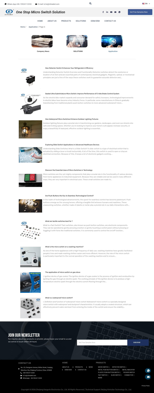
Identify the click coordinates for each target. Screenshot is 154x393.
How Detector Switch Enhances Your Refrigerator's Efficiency (69, 68)
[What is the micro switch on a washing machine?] (30, 255)
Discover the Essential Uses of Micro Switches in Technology (69, 170)
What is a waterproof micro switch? (59, 298)
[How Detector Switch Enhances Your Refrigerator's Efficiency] (30, 77)
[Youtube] (110, 12)
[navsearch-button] (89, 4)
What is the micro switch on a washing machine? (64, 247)
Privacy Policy (146, 386)
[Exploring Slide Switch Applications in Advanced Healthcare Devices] (30, 153)
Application (33, 27)
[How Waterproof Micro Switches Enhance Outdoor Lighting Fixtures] (30, 128)
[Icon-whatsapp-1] (118, 12)
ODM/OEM (95, 21)
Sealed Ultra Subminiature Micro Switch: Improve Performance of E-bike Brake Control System (82, 94)
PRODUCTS (66, 21)
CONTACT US (110, 21)
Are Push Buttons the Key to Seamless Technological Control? (69, 196)
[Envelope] (114, 12)
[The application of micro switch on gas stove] (30, 281)
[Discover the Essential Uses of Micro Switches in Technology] (30, 179)
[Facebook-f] (102, 12)
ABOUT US (52, 21)
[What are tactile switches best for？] (30, 230)
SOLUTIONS (81, 21)
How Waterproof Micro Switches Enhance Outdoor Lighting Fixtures (71, 119)
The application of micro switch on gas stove (62, 272)
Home (22, 27)
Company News (43, 51)
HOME (40, 21)
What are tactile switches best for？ (59, 221)
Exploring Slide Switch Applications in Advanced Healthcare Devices (72, 145)
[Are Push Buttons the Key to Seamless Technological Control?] (30, 204)
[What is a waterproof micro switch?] (30, 306)
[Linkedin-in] (106, 12)
